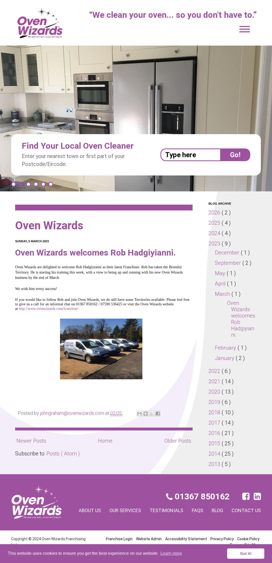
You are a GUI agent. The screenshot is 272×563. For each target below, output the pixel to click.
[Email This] (139, 413)
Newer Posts (31, 441)
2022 (215, 371)
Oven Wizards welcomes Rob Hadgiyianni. (95, 253)
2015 (215, 443)
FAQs (197, 510)
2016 (215, 433)
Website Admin (149, 539)
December (228, 252)
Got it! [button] (246, 553)
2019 (215, 402)
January (225, 358)
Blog (217, 510)
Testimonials (166, 510)
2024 (215, 233)
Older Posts (177, 441)
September (228, 263)
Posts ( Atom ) (63, 453)
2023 (215, 243)
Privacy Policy (222, 539)
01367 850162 (201, 496)
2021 (215, 381)
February (226, 348)
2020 (215, 392)
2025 (215, 223)
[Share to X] (151, 413)
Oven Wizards (49, 225)
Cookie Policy (248, 539)
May (221, 273)
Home (105, 441)
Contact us (246, 510)
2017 (215, 423)
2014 (215, 454)
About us (90, 510)
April (221, 283)
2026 (215, 212)
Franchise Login (119, 539)
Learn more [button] (171, 553)
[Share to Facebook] (157, 413)
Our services (125, 510)
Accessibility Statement (186, 539)
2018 (215, 412)
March (223, 294)
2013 (215, 464)
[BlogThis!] (145, 413)
